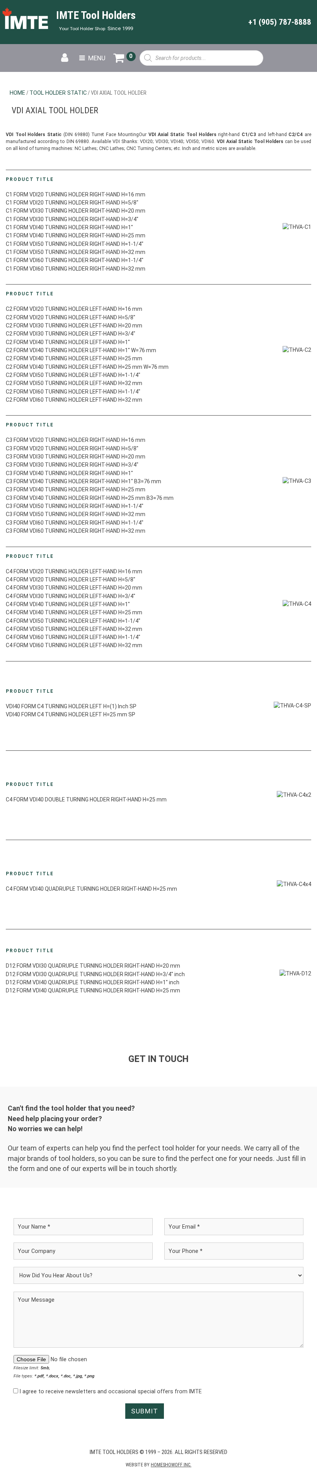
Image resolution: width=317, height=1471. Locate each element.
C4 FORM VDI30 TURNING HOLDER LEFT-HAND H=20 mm (74, 588)
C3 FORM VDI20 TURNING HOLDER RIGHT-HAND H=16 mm (75, 440)
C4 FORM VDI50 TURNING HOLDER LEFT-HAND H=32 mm (74, 629)
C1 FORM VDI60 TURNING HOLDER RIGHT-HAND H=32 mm (75, 269)
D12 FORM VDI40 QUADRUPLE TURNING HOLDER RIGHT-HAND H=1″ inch (92, 982)
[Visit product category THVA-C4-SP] (292, 706)
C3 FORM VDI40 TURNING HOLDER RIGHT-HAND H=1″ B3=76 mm (83, 481)
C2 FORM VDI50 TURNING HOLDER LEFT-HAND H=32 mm (74, 383)
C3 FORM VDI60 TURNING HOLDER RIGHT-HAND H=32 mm (75, 531)
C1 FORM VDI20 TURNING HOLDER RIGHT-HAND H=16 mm (75, 194)
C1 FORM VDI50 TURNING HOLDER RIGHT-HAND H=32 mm (75, 252)
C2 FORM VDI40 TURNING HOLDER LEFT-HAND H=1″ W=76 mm (81, 350)
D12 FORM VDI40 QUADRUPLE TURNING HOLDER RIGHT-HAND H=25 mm (93, 990)
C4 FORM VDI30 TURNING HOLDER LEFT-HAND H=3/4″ (70, 596)
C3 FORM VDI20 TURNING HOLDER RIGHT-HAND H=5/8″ (72, 448)
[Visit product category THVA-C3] (297, 481)
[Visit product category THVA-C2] (297, 350)
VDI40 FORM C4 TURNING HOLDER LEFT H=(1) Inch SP (71, 706)
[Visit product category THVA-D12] (295, 973)
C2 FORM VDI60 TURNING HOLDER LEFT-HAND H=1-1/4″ (73, 392)
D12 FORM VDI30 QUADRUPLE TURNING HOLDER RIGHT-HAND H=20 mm (93, 966)
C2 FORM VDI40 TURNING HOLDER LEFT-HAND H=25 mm (74, 358)
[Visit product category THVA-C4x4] (294, 884)
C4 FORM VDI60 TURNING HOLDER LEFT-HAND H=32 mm (74, 645)
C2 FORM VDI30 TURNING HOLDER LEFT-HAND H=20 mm (74, 325)
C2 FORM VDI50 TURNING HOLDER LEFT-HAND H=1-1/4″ (73, 375)
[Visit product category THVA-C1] (297, 227)
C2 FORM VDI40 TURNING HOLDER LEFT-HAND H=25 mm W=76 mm (87, 367)
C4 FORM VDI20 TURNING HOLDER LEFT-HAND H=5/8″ (70, 579)
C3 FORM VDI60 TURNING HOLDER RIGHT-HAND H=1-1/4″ (74, 523)
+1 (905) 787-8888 (279, 22)
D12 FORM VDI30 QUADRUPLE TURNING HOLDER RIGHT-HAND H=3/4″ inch (95, 974)
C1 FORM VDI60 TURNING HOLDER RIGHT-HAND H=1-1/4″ (74, 260)
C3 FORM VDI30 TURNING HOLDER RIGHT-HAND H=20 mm (75, 456)
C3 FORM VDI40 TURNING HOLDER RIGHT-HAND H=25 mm (75, 489)
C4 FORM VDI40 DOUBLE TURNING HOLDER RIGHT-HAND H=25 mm (86, 799)
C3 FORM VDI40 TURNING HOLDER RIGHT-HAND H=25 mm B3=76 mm (90, 498)
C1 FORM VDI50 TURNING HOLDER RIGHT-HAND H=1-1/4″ (74, 244)
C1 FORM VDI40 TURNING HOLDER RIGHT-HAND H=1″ (69, 227)
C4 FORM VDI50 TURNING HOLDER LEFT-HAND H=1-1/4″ (73, 621)
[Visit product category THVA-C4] (297, 604)
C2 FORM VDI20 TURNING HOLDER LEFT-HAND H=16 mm (74, 309)
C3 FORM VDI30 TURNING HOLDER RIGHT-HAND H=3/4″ (72, 465)
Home (17, 92)
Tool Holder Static (58, 92)
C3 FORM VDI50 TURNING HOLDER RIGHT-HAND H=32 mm (75, 514)
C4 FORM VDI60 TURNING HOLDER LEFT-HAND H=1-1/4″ (73, 637)
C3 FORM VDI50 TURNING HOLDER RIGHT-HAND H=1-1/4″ (74, 506)
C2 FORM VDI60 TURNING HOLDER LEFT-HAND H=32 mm (74, 400)
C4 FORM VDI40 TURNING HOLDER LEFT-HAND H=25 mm (74, 612)
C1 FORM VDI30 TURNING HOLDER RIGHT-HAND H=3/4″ (72, 219)
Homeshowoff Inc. (171, 1465)
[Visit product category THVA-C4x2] (294, 795)
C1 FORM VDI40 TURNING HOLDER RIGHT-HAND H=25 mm (75, 235)
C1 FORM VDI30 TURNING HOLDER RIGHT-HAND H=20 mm (75, 211)
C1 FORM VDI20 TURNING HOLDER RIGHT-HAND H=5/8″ (72, 202)
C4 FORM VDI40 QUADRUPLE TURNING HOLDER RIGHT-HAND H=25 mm (91, 889)
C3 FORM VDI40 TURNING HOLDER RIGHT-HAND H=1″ (69, 473)
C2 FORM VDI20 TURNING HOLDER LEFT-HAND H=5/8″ (70, 317)
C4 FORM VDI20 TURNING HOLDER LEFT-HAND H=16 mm (74, 571)
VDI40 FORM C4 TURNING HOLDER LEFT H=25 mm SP (70, 714)
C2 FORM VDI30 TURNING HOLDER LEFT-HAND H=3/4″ (70, 334)
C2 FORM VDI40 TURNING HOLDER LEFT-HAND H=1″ (68, 342)
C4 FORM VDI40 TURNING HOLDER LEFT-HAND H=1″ (68, 604)
